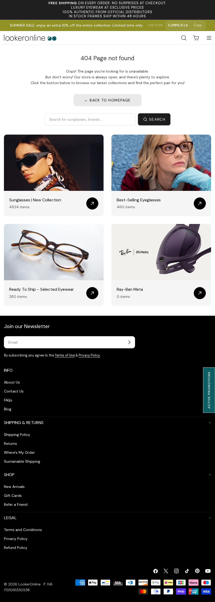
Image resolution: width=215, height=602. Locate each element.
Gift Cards (13, 495)
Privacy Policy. (89, 355)
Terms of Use (65, 355)
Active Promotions (209, 390)
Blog (7, 409)
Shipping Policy (17, 434)
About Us (12, 382)
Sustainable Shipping (22, 461)
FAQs (8, 400)
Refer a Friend (16, 504)
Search (157, 119)
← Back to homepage (107, 100)
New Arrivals (14, 486)
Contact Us (14, 391)
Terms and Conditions (23, 529)
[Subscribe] (129, 342)
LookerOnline (29, 584)
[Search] (184, 38)
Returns (10, 443)
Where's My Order (19, 452)
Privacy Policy (16, 538)
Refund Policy (15, 547)
